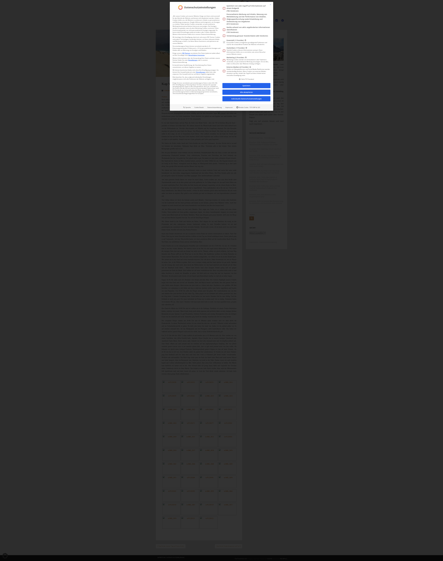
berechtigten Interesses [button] (197, 55)
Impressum (229, 107)
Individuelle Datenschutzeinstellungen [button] (246, 99)
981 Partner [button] (186, 53)
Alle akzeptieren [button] (246, 92)
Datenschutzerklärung (214, 107)
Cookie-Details (199, 107)
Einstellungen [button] (193, 60)
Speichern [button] (246, 86)
